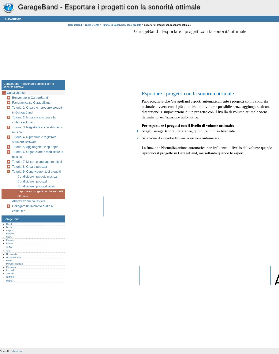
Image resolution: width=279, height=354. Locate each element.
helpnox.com (16, 351)
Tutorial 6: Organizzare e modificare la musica (37, 154)
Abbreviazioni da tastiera (29, 201)
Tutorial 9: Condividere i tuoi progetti (121, 25)
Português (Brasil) (14, 264)
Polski (9, 260)
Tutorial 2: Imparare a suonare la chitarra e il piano (34, 120)
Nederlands (11, 254)
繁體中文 (10, 281)
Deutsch (10, 227)
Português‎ (11, 267)
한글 (8, 250)
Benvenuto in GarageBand (30, 97)
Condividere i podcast (32, 181)
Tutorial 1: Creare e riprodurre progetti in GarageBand (37, 110)
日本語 (9, 247)
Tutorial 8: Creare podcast (29, 166)
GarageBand (8, 7)
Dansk (9, 224)
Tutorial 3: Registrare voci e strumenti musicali (37, 130)
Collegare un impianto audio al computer (33, 208)
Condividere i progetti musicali (37, 176)
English (9, 230)
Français (10, 240)
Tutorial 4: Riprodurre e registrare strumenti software (34, 139)
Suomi (9, 237)
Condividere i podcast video (36, 186)
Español (10, 234)
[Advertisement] (99, 54)
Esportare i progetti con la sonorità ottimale (40, 194)
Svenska (10, 273)
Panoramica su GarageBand (31, 102)
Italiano (9, 243)
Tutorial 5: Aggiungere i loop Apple (35, 147)
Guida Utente (13, 19)
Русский (10, 270)
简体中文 (10, 277)
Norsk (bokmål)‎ (13, 257)
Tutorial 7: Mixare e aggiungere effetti (37, 161)
